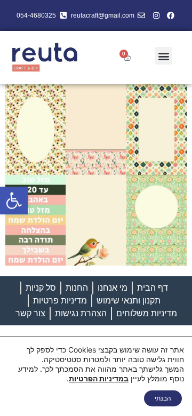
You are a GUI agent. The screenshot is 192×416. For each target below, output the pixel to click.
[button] (14, 200)
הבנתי (163, 398)
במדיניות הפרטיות (99, 378)
